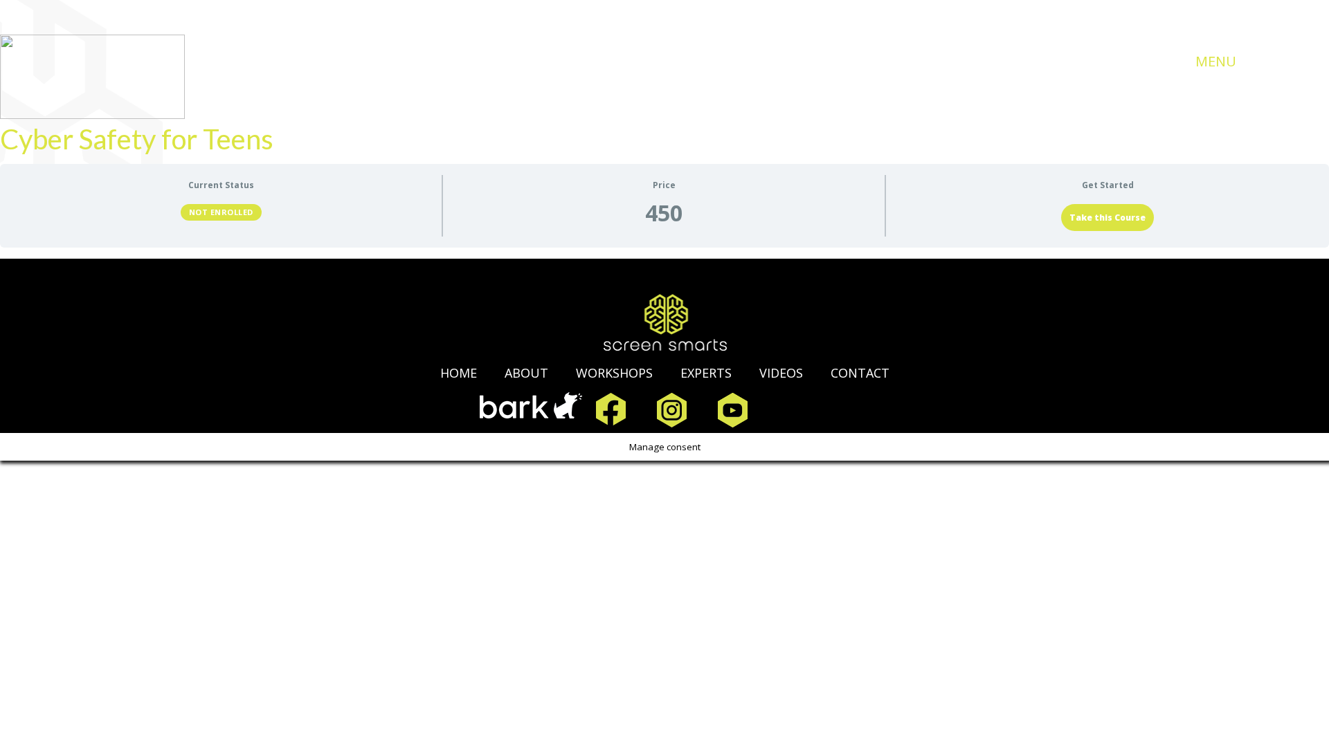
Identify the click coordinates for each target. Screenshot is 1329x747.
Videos (781, 373)
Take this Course (1107, 217)
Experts (706, 373)
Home (458, 373)
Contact (860, 373)
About (526, 373)
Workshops (614, 373)
